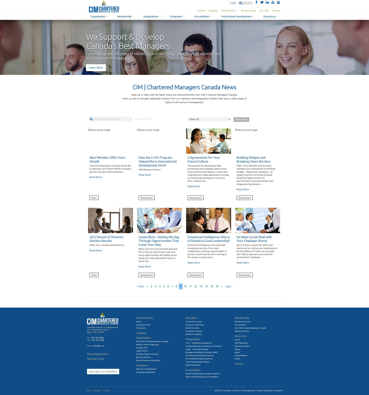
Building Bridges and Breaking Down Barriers (253, 159)
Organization (98, 16)
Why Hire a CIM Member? (146, 369)
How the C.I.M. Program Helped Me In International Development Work (158, 161)
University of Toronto (194, 331)
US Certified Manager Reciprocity (199, 359)
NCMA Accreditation (194, 334)
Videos (237, 349)
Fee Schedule (240, 325)
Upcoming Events (143, 325)
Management (146, 198)
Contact (201, 11)
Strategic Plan (142, 348)
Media (237, 352)
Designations (150, 16)
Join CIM (263, 11)
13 (201, 286)
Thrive (237, 340)
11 (190, 286)
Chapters (213, 11)
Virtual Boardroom (97, 354)
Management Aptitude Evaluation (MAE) (202, 352)
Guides (237, 359)
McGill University (192, 328)
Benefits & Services (242, 322)
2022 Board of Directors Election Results (107, 239)
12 (195, 286)
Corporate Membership (145, 372)
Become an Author (242, 346)
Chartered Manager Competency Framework (204, 346)
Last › (228, 286)
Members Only (248, 11)
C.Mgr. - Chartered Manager (197, 349)
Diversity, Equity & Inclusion (147, 354)
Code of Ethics (142, 351)
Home (89, 390)
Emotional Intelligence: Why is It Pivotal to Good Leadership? (209, 239)
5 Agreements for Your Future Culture (204, 159)
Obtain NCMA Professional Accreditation (202, 377)
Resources (269, 16)
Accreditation (201, 16)
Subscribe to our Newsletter (103, 371)
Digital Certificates (193, 365)
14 (206, 286)
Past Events (141, 328)
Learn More (96, 67)
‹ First (140, 286)
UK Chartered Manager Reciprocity (200, 355)
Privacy (106, 390)
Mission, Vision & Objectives (147, 344)
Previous (2, 40)
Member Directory (242, 331)
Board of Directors (143, 357)
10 (185, 286)
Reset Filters (241, 119)
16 (217, 286)
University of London (194, 322)
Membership (124, 16)
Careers (276, 11)
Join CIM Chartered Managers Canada (250, 328)
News (94, 198)
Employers (176, 16)
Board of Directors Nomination (148, 360)
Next (366, 40)
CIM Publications (241, 343)
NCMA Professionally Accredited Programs (203, 374)
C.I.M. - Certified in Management (199, 343)
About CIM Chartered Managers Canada (152, 341)
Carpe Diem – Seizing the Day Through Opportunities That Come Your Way (159, 241)
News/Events (228, 11)
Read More (96, 177)
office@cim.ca (98, 346)
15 (211, 286)
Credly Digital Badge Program (197, 362)
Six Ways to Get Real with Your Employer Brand (254, 239)
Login (233, 2)
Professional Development (236, 16)
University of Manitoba (195, 325)
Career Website (241, 355)
